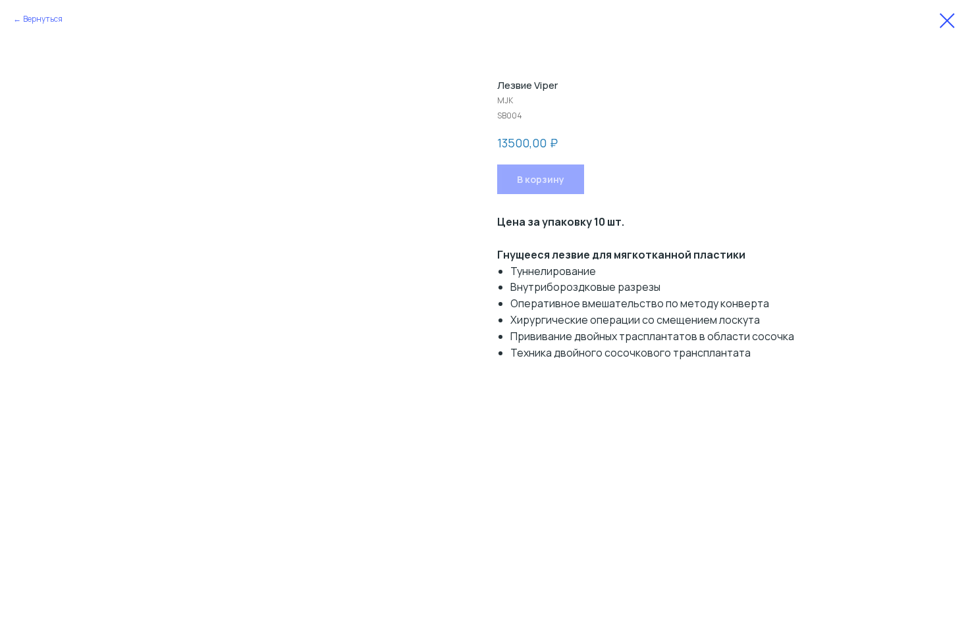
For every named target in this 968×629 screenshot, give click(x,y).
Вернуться (43, 18)
